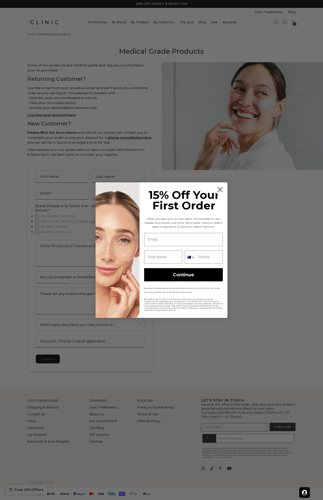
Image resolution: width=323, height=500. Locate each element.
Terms (172, 310)
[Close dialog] (220, 189)
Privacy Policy (160, 310)
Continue (183, 274)
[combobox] (190, 257)
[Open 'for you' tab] (304, 492)
